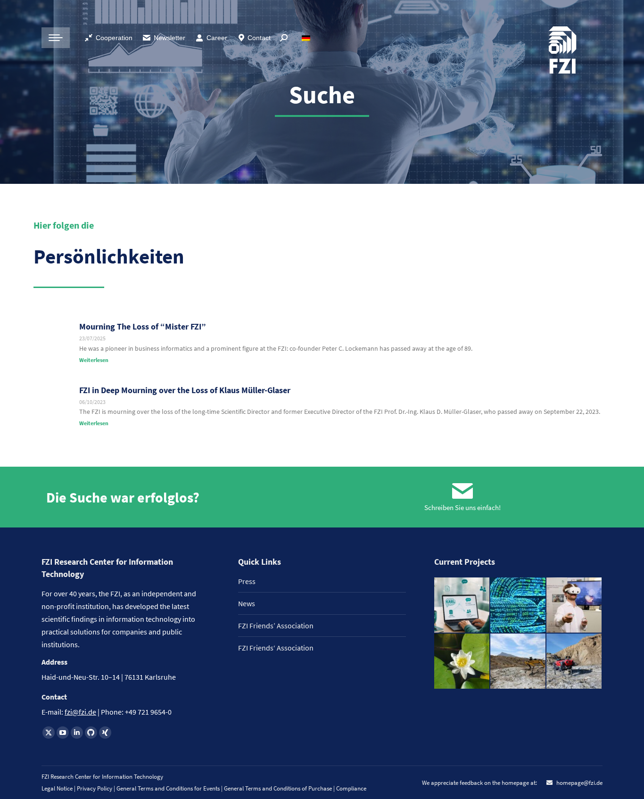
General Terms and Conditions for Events (168, 788)
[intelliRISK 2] (518, 662)
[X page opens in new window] (48, 732)
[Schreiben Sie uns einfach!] (462, 491)
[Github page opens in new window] (91, 732)
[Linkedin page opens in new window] (77, 732)
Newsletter (169, 37)
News (246, 603)
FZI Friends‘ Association (276, 647)
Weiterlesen (93, 359)
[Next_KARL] (462, 605)
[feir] (574, 605)
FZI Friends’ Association (276, 625)
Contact (259, 37)
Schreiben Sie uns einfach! (462, 507)
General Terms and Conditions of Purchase (278, 788)
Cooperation (114, 37)
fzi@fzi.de (80, 712)
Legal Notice (57, 788)
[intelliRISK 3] (574, 662)
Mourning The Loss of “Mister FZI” (142, 326)
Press (247, 581)
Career (216, 37)
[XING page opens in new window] (105, 732)
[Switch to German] (307, 37)
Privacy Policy (95, 788)
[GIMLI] (518, 605)
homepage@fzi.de (579, 783)
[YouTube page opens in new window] (63, 732)
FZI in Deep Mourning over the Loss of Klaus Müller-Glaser (184, 390)
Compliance (351, 788)
